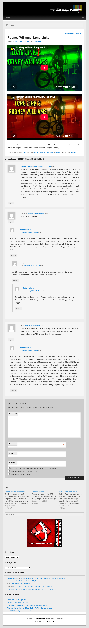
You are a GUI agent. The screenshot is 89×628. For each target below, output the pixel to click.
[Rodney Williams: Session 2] (18, 500)
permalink (73, 152)
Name (11, 444)
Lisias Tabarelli (12, 581)
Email (11, 453)
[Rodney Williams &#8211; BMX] (45, 497)
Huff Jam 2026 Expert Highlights (18, 602)
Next (79, 33)
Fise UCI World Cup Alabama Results (19, 611)
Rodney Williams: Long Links (43, 152)
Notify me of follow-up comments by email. (23, 471)
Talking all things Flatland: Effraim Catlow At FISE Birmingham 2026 (43, 578)
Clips (24, 152)
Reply (11, 203)
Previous (69, 33)
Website (12, 462)
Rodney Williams (26, 166)
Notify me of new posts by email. (20, 474)
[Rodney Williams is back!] (72, 500)
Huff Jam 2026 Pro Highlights (29, 581)
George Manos (12, 589)
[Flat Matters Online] (66, 12)
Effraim (27, 41)
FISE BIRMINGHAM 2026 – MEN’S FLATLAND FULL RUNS (27, 605)
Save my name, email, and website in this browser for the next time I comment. (34, 468)
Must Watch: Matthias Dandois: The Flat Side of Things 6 (32, 586)
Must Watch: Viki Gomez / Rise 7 (22, 584)
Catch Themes (51, 622)
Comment (13, 414)
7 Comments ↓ (37, 41)
